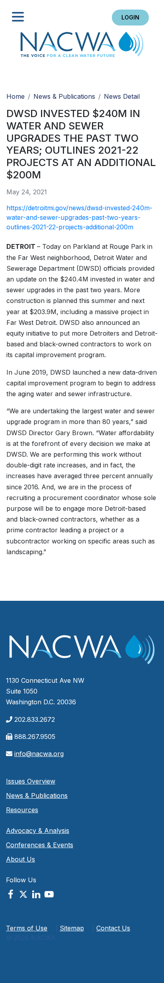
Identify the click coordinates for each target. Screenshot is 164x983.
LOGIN (130, 17)
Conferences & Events (39, 845)
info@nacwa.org (39, 754)
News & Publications (64, 96)
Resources (22, 810)
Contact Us (113, 928)
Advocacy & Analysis (37, 830)
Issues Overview (30, 781)
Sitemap (72, 928)
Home (82, 47)
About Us (20, 859)
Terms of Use (26, 928)
